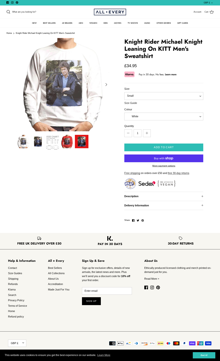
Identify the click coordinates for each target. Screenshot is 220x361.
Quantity (129, 126)
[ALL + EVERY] (110, 12)
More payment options (163, 165)
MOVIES (117, 23)
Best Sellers (55, 268)
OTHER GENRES (164, 23)
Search (12, 295)
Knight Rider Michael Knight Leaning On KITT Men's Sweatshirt (45, 33)
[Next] (106, 84)
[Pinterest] (17, 2)
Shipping (13, 278)
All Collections (56, 273)
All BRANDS (67, 23)
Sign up (91, 301)
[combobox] (163, 96)
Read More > (151, 278)
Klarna (12, 289)
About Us (53, 278)
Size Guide (130, 103)
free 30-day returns (178, 173)
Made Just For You (58, 289)
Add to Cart (164, 147)
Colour (128, 109)
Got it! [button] (204, 355)
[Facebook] (7, 2)
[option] (63, 84)
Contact (12, 268)
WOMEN (93, 23)
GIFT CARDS (182, 23)
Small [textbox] (130, 95)
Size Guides (15, 273)
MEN (81, 23)
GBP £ (207, 2)
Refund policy (16, 316)
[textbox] (134, 116)
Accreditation (55, 284)
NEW (34, 23)
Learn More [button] (103, 355)
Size (126, 88)
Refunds (13, 284)
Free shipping (132, 173)
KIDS (106, 23)
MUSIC (147, 23)
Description (131, 196)
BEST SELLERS (49, 23)
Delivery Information (136, 205)
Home (9, 33)
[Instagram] (12, 2)
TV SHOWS (133, 23)
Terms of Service (17, 305)
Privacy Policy (16, 300)
